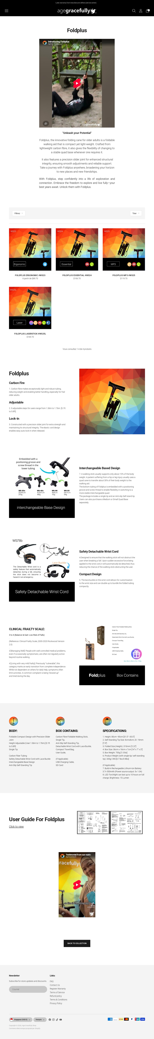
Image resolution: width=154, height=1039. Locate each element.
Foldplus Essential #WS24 (77, 275)
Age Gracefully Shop (29, 1025)
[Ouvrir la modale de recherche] (134, 11)
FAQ (51, 981)
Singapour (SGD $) (20, 1019)
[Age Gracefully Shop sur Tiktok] (57, 1020)
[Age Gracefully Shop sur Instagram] (53, 1020)
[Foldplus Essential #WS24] (77, 249)
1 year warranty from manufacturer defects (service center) (76, 3)
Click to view (16, 826)
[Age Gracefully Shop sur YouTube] (60, 1020)
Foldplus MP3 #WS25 (124, 275)
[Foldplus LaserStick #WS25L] (30, 308)
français (39, 1019)
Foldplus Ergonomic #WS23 (30, 275)
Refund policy (56, 996)
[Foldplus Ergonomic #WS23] (30, 249)
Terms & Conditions (58, 999)
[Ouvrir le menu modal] (6, 11)
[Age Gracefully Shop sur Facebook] (49, 1020)
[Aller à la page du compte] (141, 11)
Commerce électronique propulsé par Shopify (24, 1028)
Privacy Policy (56, 1003)
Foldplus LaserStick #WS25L (30, 334)
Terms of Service (57, 992)
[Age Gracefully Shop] (77, 11)
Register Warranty (58, 988)
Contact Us (55, 985)
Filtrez (17, 213)
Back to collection (77, 943)
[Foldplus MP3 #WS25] (124, 249)
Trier (134, 213)
